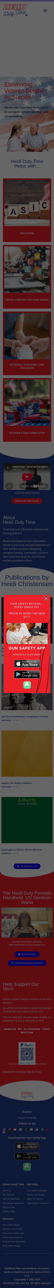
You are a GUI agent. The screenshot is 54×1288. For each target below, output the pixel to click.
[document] (27, 644)
